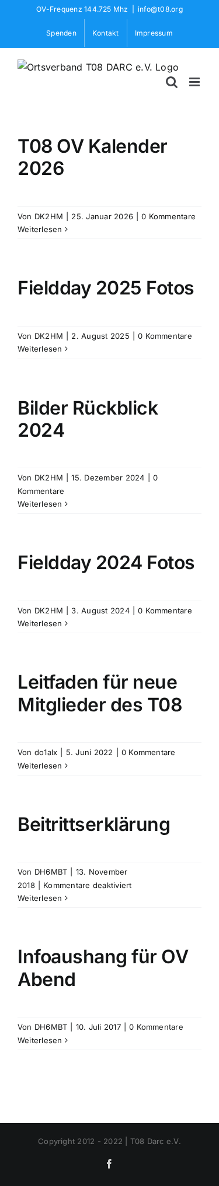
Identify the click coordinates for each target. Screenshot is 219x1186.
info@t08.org (160, 9)
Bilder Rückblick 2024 (88, 418)
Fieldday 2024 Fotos (106, 562)
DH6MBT (50, 871)
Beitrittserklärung (94, 824)
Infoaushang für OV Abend (103, 967)
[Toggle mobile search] (172, 82)
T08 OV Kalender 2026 (93, 157)
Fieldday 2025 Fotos (106, 287)
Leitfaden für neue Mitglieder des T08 (100, 693)
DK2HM (48, 216)
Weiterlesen (40, 229)
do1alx (45, 752)
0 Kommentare (168, 216)
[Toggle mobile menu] (195, 82)
